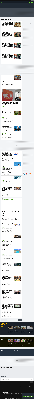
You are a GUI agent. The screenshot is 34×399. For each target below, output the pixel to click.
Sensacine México (12, 393)
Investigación (4, 133)
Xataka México (3, 393)
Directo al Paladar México (17, 393)
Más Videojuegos (3, 343)
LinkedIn (24, 174)
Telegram (29, 173)
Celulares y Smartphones (8, 371)
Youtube (29, 2)
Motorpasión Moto (21, 386)
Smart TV (2, 327)
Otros (3, 240)
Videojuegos (4, 337)
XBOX (2, 340)
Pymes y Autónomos (30, 386)
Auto (11, 2)
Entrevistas (3, 106)
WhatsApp (30, 23)
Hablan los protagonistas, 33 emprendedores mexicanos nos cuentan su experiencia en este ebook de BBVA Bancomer (7, 306)
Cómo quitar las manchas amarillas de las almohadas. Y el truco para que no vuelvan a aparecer (17, 331)
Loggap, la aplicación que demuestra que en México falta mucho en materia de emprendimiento (7, 164)
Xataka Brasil (3, 394)
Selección (3, 2)
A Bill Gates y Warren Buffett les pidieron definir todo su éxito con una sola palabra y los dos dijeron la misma (7, 56)
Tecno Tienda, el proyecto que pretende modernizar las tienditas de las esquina (7, 189)
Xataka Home (4, 324)
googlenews (31, 2)
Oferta (23, 23)
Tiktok (32, 2)
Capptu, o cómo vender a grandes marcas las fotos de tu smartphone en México (10, 103)
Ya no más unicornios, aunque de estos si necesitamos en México (7, 177)
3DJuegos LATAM (8, 393)
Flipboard (23, 174)
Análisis (8, 369)
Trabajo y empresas (4, 82)
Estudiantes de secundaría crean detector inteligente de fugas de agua (7, 224)
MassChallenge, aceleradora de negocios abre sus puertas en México (7, 278)
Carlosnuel (4, 160)
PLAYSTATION (2, 339)
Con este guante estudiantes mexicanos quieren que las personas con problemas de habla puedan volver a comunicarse (7, 129)
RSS (30, 173)
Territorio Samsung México (17, 2)
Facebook (26, 2)
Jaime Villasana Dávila (6, 301)
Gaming (7, 2)
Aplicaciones (3, 117)
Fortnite (24, 24)
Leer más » (9, 138)
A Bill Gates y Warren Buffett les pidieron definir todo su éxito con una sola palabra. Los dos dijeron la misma (7, 45)
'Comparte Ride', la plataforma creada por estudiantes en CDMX (6, 264)
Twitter (23, 173)
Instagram (30, 2)
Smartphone (26, 23)
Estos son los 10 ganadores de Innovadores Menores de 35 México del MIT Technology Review (7, 237)
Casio (26, 24)
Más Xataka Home (3, 330)
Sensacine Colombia (12, 395)
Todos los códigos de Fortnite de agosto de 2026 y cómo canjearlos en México (16, 344)
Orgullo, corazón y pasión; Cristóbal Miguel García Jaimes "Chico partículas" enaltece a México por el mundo (10, 213)
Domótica (2, 326)
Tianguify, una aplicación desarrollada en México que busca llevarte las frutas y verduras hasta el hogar (7, 113)
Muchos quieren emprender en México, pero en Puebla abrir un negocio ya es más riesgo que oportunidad (7, 34)
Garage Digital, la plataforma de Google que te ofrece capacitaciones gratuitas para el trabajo (7, 154)
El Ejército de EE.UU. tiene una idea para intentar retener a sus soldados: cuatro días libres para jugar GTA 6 (23, 344)
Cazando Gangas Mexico (14, 369)
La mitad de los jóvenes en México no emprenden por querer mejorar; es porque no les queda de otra (7, 24)
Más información (22, 398)
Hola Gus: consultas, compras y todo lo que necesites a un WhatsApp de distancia (7, 251)
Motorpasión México (21, 393)
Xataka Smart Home (3, 388)
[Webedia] (32, 0)
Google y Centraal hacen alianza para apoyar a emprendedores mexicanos (7, 292)
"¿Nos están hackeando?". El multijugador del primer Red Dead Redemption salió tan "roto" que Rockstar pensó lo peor (10, 345)
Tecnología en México (8, 373)
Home (9, 2)
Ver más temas (3, 376)
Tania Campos (5, 139)
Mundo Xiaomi (3, 389)
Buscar (31, 379)
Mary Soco (5, 174)
